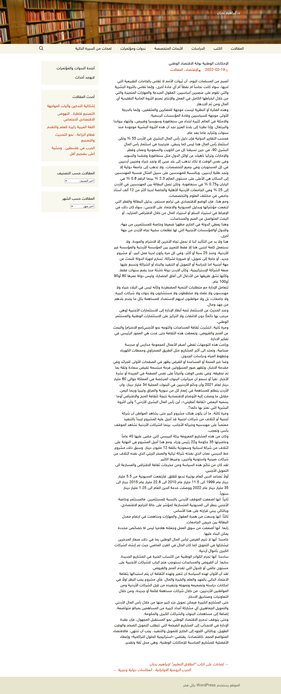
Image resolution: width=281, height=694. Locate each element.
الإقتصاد (191, 70)
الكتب (218, 48)
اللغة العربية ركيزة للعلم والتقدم (71, 127)
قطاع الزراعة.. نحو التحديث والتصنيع (75, 137)
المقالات (237, 48)
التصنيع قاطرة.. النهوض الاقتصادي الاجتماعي (76, 116)
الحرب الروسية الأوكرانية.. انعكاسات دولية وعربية (152, 670)
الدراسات (198, 48)
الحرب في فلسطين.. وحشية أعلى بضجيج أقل (73, 151)
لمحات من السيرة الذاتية (93, 48)
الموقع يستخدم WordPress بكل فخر (211, 685)
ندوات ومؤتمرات (133, 48)
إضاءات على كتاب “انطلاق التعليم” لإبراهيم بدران (189, 664)
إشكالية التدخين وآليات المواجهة (71, 106)
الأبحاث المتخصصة (168, 48)
